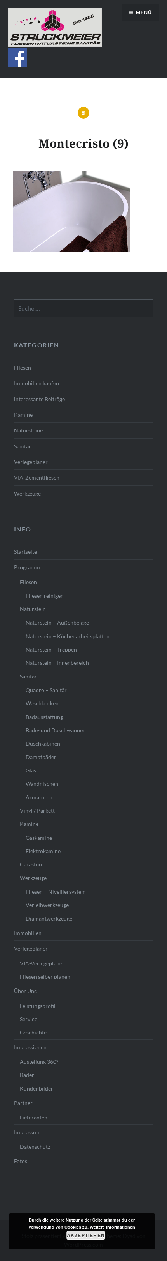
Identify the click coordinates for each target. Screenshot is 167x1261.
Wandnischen (42, 783)
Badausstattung (44, 717)
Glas (31, 770)
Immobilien (28, 933)
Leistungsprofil (38, 1005)
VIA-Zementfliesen (36, 477)
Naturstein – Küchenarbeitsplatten (68, 636)
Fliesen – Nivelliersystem (56, 891)
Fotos (20, 1161)
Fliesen (22, 367)
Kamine (23, 414)
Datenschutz (35, 1146)
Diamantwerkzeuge (49, 918)
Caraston (31, 864)
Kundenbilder (36, 1088)
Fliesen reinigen (45, 595)
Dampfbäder (41, 757)
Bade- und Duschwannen (56, 730)
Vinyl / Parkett (37, 810)
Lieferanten (33, 1117)
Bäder (27, 1074)
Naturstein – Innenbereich (57, 662)
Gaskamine (39, 837)
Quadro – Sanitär (46, 690)
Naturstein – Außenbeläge (57, 622)
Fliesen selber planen (45, 976)
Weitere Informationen (112, 1227)
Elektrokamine (43, 851)
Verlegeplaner (31, 462)
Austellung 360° (39, 1061)
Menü (144, 12)
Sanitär (22, 446)
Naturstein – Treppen (51, 649)
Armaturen (39, 797)
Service (28, 1019)
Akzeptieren (86, 1235)
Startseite (25, 551)
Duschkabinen (43, 743)
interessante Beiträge (39, 399)
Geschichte (33, 1032)
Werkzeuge (27, 493)
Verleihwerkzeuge (47, 904)
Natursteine (28, 430)
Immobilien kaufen (36, 383)
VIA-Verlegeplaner (42, 963)
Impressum (27, 1132)
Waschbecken (42, 703)
